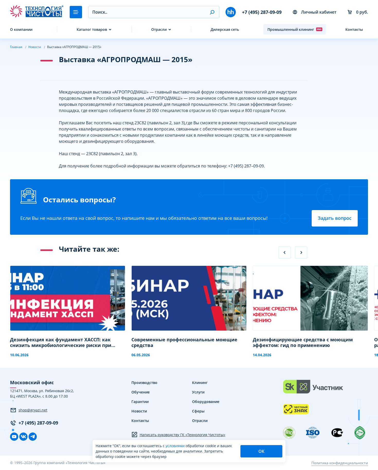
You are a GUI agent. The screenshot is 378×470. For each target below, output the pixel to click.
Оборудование (205, 401)
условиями (176, 445)
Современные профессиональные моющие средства (184, 342)
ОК (261, 451)
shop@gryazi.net (33, 410)
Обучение (140, 392)
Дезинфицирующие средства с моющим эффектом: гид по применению (303, 342)
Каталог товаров (92, 29)
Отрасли (159, 29)
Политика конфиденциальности (339, 462)
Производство (144, 382)
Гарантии (140, 401)
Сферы (198, 411)
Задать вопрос (335, 218)
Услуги (198, 392)
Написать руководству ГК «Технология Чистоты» (182, 434)
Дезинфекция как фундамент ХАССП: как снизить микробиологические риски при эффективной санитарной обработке (60, 342)
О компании (21, 29)
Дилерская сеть (225, 29)
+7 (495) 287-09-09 (262, 12)
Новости (139, 411)
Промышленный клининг (290, 29)
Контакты (354, 29)
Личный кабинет (318, 12)
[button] (212, 12)
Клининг (200, 382)
